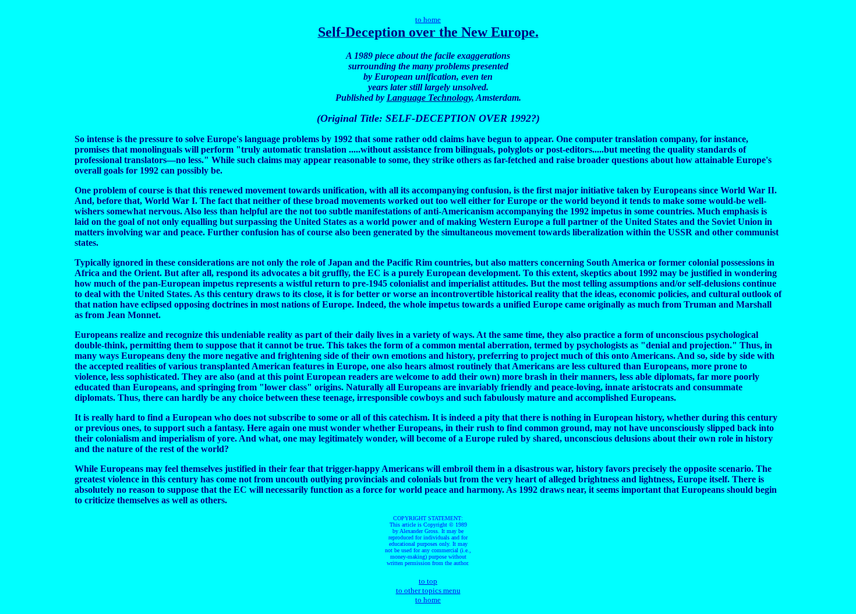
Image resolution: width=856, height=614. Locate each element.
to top (428, 581)
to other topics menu (428, 590)
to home (428, 19)
